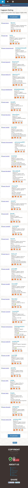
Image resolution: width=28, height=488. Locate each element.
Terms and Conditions (14, 453)
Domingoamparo (19, 326)
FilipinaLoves (5, 5)
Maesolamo (15, 114)
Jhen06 (12, 213)
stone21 (13, 201)
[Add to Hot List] (17, 31)
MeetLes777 (16, 74)
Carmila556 (15, 226)
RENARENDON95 (19, 89)
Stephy (12, 393)
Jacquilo (13, 102)
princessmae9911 (20, 142)
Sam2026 (14, 127)
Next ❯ (14, 442)
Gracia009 (14, 284)
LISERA (12, 380)
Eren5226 (14, 156)
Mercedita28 (16, 171)
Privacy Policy (14, 454)
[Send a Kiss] (14, 31)
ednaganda (15, 407)
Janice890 (14, 269)
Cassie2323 (15, 311)
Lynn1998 (14, 355)
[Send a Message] (12, 31)
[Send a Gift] (20, 31)
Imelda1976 (15, 341)
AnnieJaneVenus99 (20, 48)
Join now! (15, 17)
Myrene (13, 23)
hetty (11, 35)
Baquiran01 (15, 62)
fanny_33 (14, 254)
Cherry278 (15, 186)
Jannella (13, 368)
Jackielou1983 (17, 419)
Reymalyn (14, 299)
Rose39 (13, 239)
